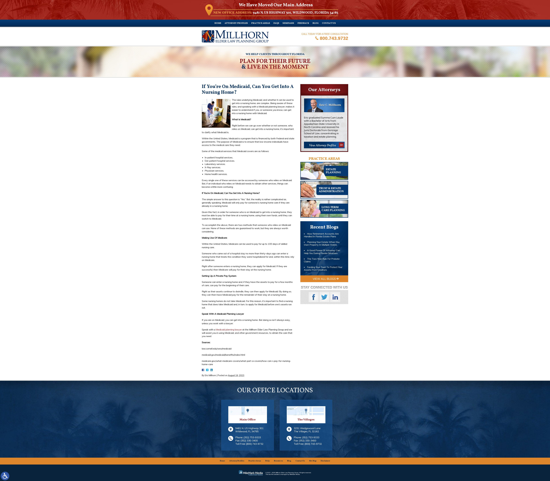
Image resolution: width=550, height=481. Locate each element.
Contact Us (329, 23)
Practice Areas (260, 23)
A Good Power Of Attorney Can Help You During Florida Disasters (322, 251)
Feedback (303, 23)
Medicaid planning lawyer (229, 329)
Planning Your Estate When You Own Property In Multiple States (321, 243)
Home (217, 23)
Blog (316, 23)
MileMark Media (295, 474)
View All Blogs (324, 279)
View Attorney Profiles (322, 145)
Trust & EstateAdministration (331, 189)
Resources (278, 461)
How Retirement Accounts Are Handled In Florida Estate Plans (321, 235)
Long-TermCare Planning (333, 208)
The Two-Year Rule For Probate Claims (322, 260)
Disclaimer (325, 461)
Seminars (288, 23)
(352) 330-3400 (249, 440)
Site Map (312, 461)
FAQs (276, 23)
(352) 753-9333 (252, 437)
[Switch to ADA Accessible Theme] (5, 476)
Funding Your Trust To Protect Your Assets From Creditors (323, 268)
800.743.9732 (334, 38)
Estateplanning (333, 171)
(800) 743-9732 (254, 443)
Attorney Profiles (236, 23)
